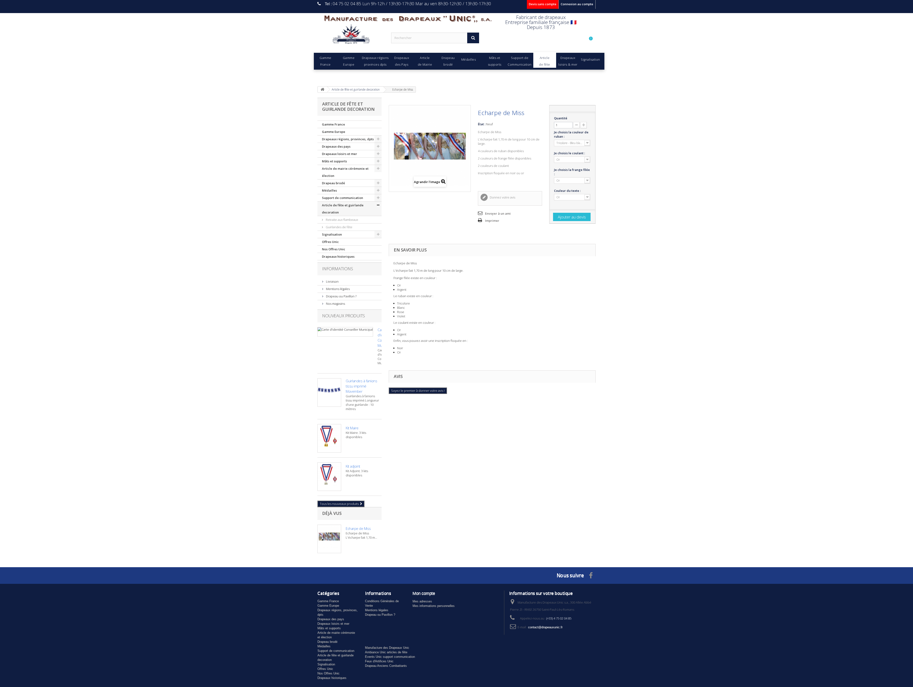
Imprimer (492, 220)
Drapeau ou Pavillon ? (340, 296)
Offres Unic (330, 242)
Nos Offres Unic (333, 249)
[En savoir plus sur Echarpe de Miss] (329, 539)
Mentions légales (337, 289)
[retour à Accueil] (322, 89)
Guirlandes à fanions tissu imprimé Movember (361, 386)
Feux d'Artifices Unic (379, 661)
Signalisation (332, 234)
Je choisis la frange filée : (572, 172)
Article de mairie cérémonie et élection (345, 172)
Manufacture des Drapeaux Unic (387, 647)
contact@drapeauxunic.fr (545, 627)
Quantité (560, 118)
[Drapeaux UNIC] (350, 35)
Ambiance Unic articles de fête (386, 652)
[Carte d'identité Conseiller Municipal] (345, 332)
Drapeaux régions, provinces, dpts (348, 139)
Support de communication (342, 198)
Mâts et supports (334, 161)
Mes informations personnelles (434, 606)
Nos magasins (335, 303)
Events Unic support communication (390, 656)
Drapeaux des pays (336, 146)
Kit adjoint (353, 466)
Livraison (332, 281)
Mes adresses (422, 601)
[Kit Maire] (329, 438)
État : (481, 124)
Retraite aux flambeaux (341, 220)
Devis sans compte (542, 4)
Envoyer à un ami (498, 213)
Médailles (329, 190)
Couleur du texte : (567, 191)
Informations (337, 268)
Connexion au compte (577, 4)
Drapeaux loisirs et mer (339, 154)
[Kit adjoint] (329, 476)
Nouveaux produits (343, 316)
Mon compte (424, 593)
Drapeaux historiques (338, 256)
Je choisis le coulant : (570, 153)
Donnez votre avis (502, 197)
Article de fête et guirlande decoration (343, 208)
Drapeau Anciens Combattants (386, 666)
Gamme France (333, 124)
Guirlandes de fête (338, 227)
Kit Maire (352, 428)
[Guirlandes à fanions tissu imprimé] (329, 392)
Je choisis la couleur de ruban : (571, 134)
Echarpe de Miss (358, 528)
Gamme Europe (333, 132)
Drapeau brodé (333, 183)
